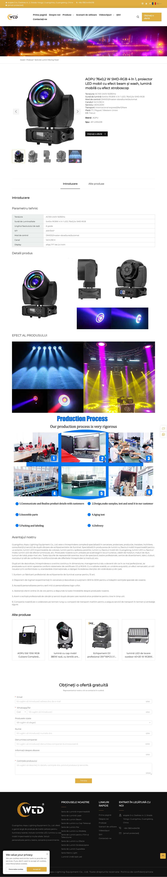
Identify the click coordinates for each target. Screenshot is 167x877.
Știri (118, 15)
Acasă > (23, 60)
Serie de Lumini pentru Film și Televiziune (75, 836)
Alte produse (96, 183)
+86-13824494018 (86, 2)
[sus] (163, 856)
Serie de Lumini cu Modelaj (73, 831)
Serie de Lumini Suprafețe (73, 849)
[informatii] (163, 428)
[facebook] (150, 3)
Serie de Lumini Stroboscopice (75, 845)
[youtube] (146, 3)
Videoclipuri (105, 15)
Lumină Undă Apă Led (71, 857)
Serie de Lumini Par (70, 827)
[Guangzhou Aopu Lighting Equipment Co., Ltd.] (17, 17)
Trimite (83, 781)
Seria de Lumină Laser (71, 815)
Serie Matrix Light (69, 853)
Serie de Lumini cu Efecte (72, 841)
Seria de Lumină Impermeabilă (75, 811)
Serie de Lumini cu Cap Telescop (76, 823)
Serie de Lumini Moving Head (47, 60)
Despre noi (54, 15)
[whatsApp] (163, 434)
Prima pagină (40, 15)
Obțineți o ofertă (149, 16)
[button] (16, 112)
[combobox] (21, 712)
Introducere (70, 183)
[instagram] (143, 3)
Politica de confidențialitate (137, 872)
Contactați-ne (40, 19)
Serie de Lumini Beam (71, 819)
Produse (67, 15)
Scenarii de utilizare (86, 15)
